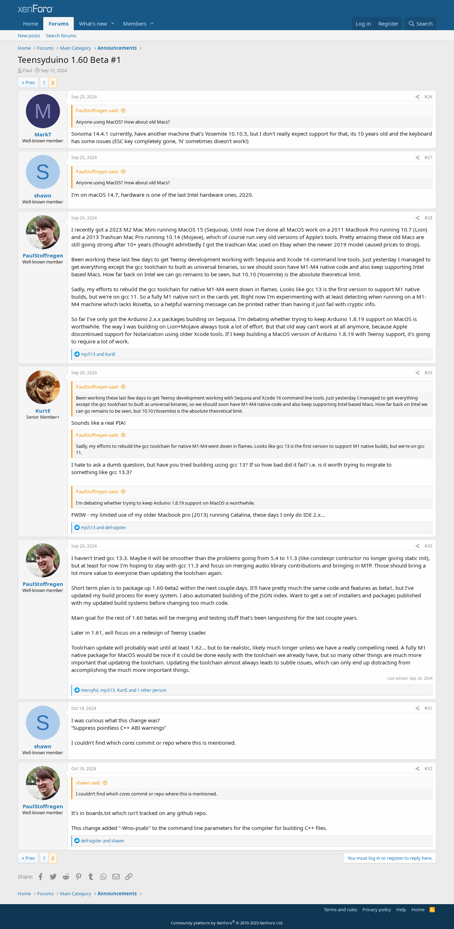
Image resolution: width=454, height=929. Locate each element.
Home (30, 23)
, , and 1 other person (123, 690)
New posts (29, 35)
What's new (93, 23)
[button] (113, 23)
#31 (428, 708)
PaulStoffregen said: (97, 110)
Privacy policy (376, 909)
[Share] (417, 97)
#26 (428, 97)
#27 (428, 157)
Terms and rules (340, 909)
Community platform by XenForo (227, 922)
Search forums (61, 35)
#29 (428, 373)
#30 (428, 546)
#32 (428, 769)
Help (401, 909)
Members (134, 23)
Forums (58, 23)
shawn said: (88, 782)
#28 (428, 218)
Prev (30, 82)
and (98, 354)
